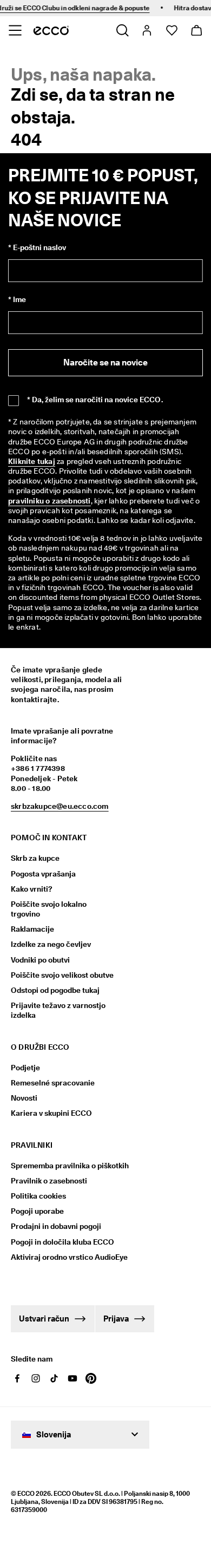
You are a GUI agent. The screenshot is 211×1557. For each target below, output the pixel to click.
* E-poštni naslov (37, 247)
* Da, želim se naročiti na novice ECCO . (95, 399)
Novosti (24, 1098)
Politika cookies (38, 1196)
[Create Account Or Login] (146, 30)
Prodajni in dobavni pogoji (56, 1226)
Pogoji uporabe (37, 1211)
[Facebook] (17, 1378)
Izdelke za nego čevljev (51, 944)
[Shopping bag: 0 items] (196, 30)
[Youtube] (72, 1378)
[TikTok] (54, 1378)
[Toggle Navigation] (15, 30)
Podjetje (25, 1067)
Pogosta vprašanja (43, 873)
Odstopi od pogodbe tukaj (55, 990)
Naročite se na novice (105, 362)
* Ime (17, 299)
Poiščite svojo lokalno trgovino (49, 909)
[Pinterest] (90, 1378)
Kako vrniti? (31, 889)
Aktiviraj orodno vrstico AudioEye (63, 1257)
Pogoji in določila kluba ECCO (62, 1242)
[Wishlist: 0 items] (171, 30)
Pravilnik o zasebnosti (49, 1180)
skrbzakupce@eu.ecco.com (60, 806)
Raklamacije (32, 929)
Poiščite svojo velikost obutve (62, 975)
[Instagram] (35, 1378)
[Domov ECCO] (51, 30)
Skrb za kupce (35, 858)
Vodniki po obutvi (40, 960)
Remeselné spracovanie (53, 1082)
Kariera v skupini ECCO (51, 1113)
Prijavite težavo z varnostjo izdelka (58, 1010)
